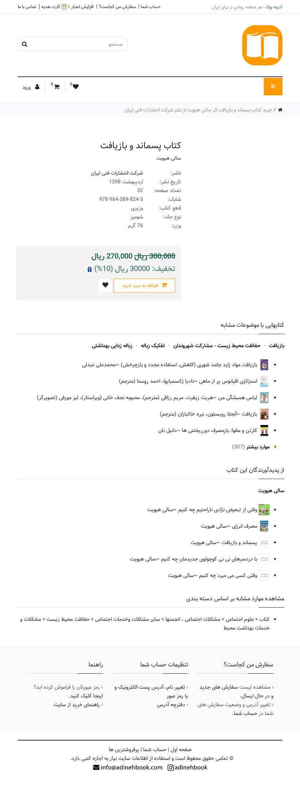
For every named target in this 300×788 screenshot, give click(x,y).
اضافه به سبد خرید (141, 286)
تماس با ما (27, 6)
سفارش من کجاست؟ (117, 6)
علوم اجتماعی (240, 619)
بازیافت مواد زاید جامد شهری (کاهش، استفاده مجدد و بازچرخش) (190, 364)
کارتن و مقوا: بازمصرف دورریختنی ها (220, 430)
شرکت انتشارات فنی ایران (117, 173)
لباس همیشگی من (238, 397)
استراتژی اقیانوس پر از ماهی (229, 381)
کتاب (264, 619)
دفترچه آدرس (171, 704)
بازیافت (276, 345)
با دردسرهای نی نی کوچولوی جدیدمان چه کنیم (209, 559)
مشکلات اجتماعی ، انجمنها (192, 619)
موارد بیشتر (258, 447)
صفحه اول (181, 749)
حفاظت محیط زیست (68, 619)
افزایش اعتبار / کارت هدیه (67, 6)
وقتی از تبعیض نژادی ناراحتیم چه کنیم (218, 509)
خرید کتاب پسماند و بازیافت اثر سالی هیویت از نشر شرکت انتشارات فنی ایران (198, 110)
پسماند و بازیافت (240, 542)
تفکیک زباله (153, 345)
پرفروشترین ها (124, 749)
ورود (27, 87)
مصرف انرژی (245, 526)
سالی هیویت (169, 158)
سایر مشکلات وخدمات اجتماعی (127, 619)
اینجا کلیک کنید (86, 696)
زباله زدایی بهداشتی (112, 345)
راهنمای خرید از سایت (77, 704)
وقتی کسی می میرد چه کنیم (228, 575)
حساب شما (151, 6)
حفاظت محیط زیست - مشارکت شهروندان (216, 345)
